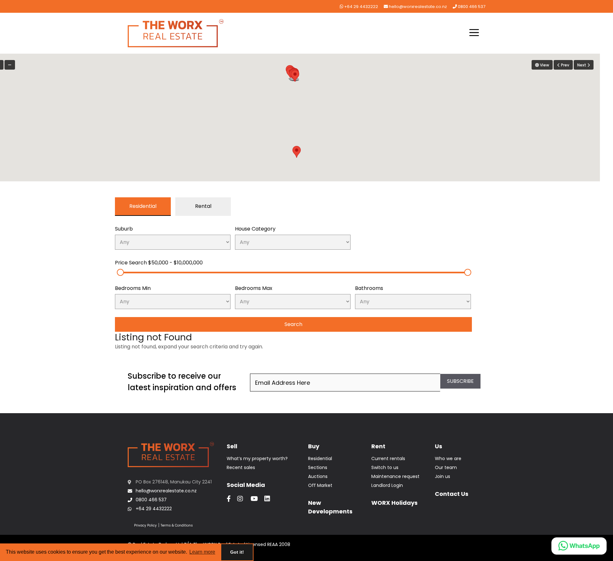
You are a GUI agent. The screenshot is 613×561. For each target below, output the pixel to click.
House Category (255, 228)
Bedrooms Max (253, 288)
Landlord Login (387, 485)
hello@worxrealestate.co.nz (417, 7)
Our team (446, 467)
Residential (320, 458)
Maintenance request (395, 476)
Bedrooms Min (133, 288)
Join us (442, 476)
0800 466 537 (471, 7)
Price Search (159, 262)
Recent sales (241, 467)
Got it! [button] (237, 552)
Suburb (124, 228)
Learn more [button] (202, 552)
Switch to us (384, 467)
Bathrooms (369, 288)
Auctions (318, 476)
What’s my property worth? (257, 458)
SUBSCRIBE (460, 381)
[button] (474, 33)
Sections (317, 467)
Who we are (448, 458)
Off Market (320, 485)
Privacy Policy (145, 525)
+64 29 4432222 (360, 7)
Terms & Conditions (177, 525)
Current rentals (388, 458)
